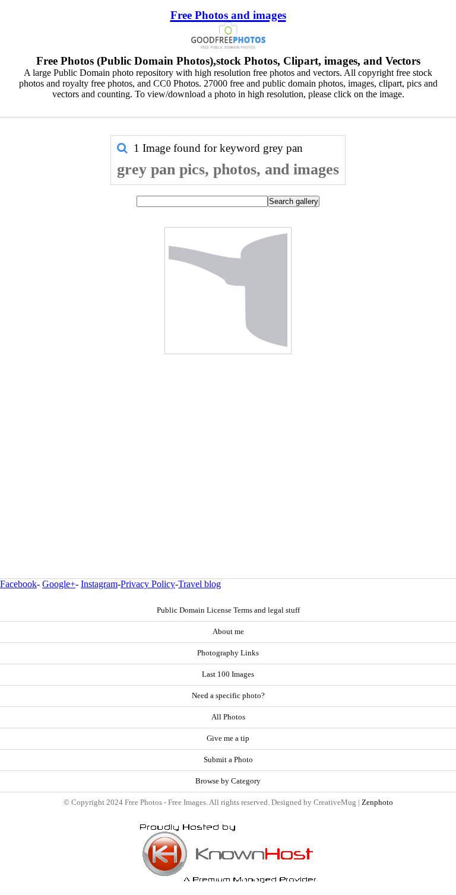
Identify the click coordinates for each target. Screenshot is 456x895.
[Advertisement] (228, 441)
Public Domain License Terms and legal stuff (228, 610)
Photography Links (228, 653)
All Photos (228, 717)
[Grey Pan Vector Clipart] (228, 290)
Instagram (99, 584)
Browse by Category (228, 781)
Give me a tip (228, 738)
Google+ (58, 584)
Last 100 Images (228, 674)
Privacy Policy (148, 584)
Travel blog (199, 584)
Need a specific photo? (228, 696)
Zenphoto (377, 802)
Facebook (18, 584)
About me (228, 632)
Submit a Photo (228, 760)
